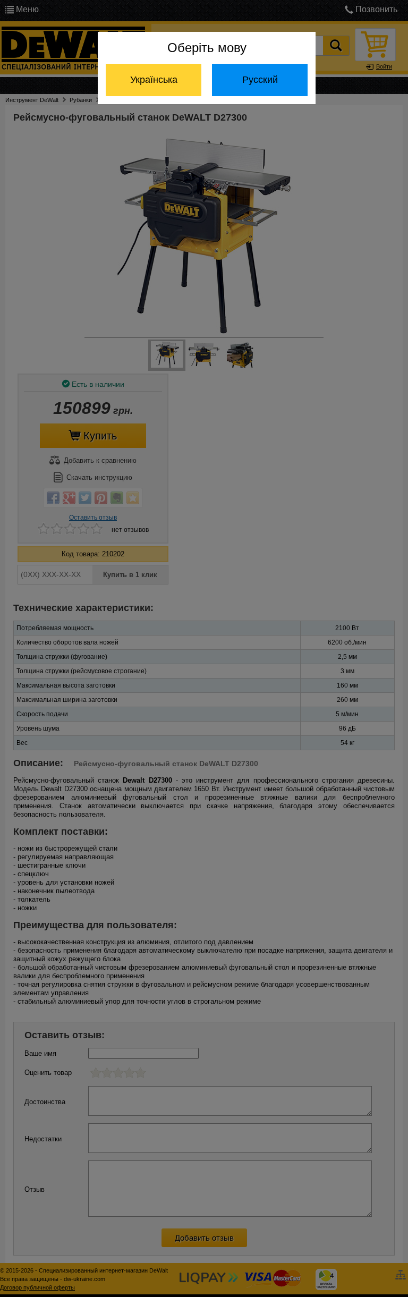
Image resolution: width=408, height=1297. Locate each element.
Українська (153, 79)
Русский (260, 79)
